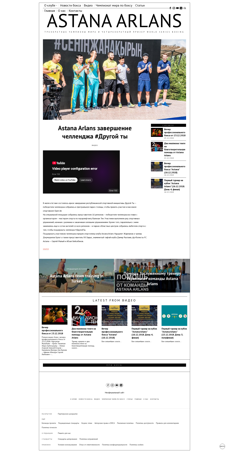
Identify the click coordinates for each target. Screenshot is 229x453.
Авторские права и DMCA (104, 423)
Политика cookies (137, 444)
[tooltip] (170, 8)
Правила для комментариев (167, 423)
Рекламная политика (125, 423)
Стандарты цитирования (67, 439)
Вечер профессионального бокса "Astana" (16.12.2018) (174, 168)
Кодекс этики (87, 423)
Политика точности (49, 427)
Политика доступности (145, 423)
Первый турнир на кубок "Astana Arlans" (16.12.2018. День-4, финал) (174, 185)
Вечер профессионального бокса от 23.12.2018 (175, 132)
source (46, 249)
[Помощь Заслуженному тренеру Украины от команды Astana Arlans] (152, 276)
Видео (95, 145)
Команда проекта (49, 423)
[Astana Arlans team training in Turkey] (76, 276)
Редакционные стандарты (68, 423)
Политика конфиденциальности (114, 444)
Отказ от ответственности (89, 444)
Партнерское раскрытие (68, 414)
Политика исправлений (89, 439)
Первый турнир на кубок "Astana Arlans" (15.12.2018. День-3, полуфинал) (174, 333)
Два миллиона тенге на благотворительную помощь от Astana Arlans (174, 149)
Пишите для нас (64, 433)
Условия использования (67, 444)
